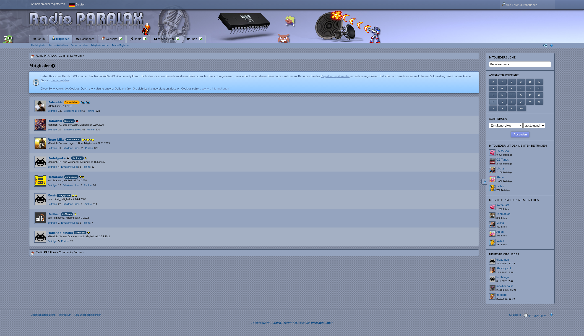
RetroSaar (55, 177)
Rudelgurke (57, 158)
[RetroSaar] (40, 181)
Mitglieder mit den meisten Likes (514, 200)
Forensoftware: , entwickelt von (292, 323)
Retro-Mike (56, 139)
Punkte (90, 110)
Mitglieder (62, 39)
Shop (194, 39)
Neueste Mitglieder (504, 254)
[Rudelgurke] (40, 162)
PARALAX (502, 151)
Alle (521, 108)
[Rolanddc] (40, 106)
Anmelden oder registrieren (48, 4)
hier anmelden (60, 80)
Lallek (500, 186)
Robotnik (55, 121)
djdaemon (502, 259)
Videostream (166, 39)
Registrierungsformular (335, 76)
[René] (40, 199)
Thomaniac (503, 214)
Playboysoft (503, 268)
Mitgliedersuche (502, 57)
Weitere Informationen (215, 88)
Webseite (111, 39)
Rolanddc (55, 102)
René (52, 195)
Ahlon (500, 177)
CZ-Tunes (502, 159)
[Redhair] (40, 218)
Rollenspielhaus (60, 233)
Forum (40, 39)
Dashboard (87, 39)
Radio (137, 39)
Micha (500, 168)
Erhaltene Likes (72, 110)
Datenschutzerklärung (43, 314)
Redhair (54, 214)
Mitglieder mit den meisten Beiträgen (518, 145)
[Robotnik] (40, 125)
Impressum (65, 314)
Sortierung (498, 118)
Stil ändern (515, 314)
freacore (501, 294)
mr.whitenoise (505, 286)
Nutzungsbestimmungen (87, 314)
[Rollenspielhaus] (40, 237)
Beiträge (52, 110)
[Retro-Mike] (40, 143)
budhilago (502, 277)
